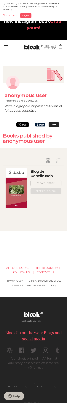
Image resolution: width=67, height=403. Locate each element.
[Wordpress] (9, 352)
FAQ (53, 285)
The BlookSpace (48, 268)
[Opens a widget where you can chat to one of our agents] (14, 396)
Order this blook (46, 191)
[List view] (58, 160)
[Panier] (60, 47)
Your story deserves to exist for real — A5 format (33, 365)
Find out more (10, 15)
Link (54, 124)
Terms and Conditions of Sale (29, 285)
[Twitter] (33, 352)
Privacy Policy (14, 281)
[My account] (54, 47)
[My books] (47, 47)
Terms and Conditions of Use (44, 281)
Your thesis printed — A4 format (33, 358)
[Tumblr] (57, 352)
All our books (17, 268)
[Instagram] (45, 352)
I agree (25, 15)
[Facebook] (21, 352)
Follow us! (21, 272)
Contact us (45, 272)
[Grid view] (48, 160)
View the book (46, 183)
